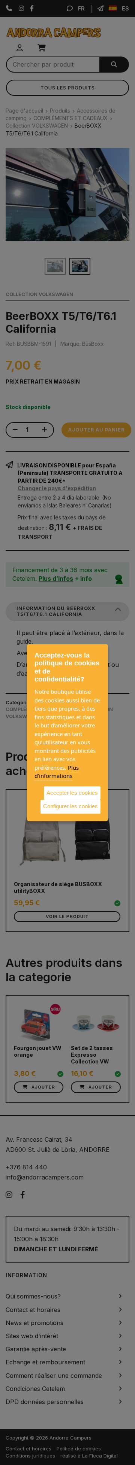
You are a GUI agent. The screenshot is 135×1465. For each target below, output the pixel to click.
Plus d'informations (56, 772)
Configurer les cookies (70, 806)
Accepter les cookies (72, 793)
